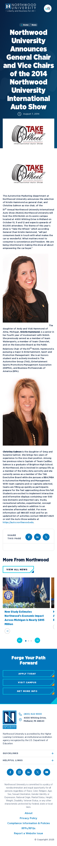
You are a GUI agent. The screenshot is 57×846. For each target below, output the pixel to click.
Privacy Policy (28, 818)
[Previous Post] (19, 640)
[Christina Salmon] (25, 449)
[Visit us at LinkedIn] (37, 537)
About (29, 813)
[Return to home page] (9, 728)
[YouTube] (46, 772)
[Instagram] (19, 772)
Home (26, 25)
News (34, 25)
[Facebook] (10, 772)
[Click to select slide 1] (25, 641)
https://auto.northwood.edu (18, 522)
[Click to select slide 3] (31, 641)
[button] (48, 8)
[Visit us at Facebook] (28, 537)
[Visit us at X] (46, 537)
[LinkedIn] (28, 772)
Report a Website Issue (28, 833)
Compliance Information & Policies (28, 823)
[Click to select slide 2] (28, 641)
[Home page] (20, 11)
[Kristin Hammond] (25, 326)
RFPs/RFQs (28, 828)
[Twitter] (37, 772)
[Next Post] (37, 640)
